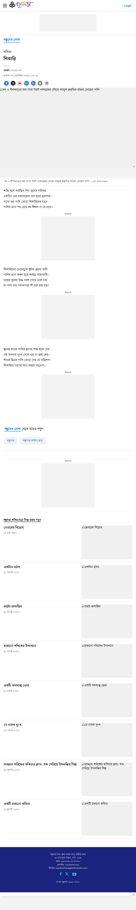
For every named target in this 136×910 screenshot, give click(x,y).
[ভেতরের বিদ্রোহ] (107, 542)
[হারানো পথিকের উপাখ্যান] (107, 661)
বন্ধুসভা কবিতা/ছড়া (33, 441)
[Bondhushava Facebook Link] (62, 875)
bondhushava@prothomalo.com (71, 868)
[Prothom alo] (21, 7)
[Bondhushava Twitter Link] (68, 875)
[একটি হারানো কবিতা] (107, 819)
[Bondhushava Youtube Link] (74, 875)
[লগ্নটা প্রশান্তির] (107, 621)
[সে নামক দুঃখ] (107, 740)
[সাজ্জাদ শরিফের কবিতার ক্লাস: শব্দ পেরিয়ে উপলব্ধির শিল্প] (107, 779)
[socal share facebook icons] (7, 85)
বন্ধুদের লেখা (12, 40)
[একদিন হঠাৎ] (107, 582)
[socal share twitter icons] (13, 85)
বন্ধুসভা (11, 441)
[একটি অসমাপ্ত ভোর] (107, 700)
